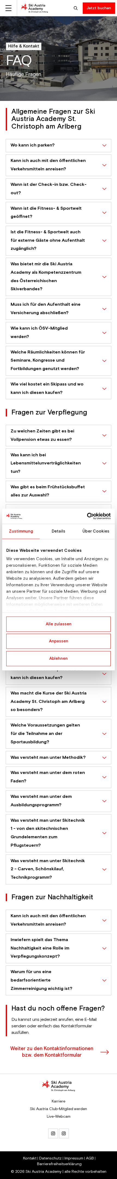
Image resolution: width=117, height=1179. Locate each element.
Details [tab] (59, 531)
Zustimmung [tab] (21, 531)
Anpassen (58, 641)
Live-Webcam (58, 1116)
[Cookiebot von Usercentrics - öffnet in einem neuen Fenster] (87, 516)
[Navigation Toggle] (8, 8)
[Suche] (76, 8)
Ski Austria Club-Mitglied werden (58, 1109)
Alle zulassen (59, 623)
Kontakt (29, 1158)
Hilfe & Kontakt (23, 46)
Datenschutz (50, 1158)
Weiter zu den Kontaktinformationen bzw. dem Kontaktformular (51, 1052)
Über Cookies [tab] (95, 531)
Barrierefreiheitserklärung (59, 1164)
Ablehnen (58, 658)
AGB (90, 1158)
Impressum (73, 1158)
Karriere (58, 1101)
